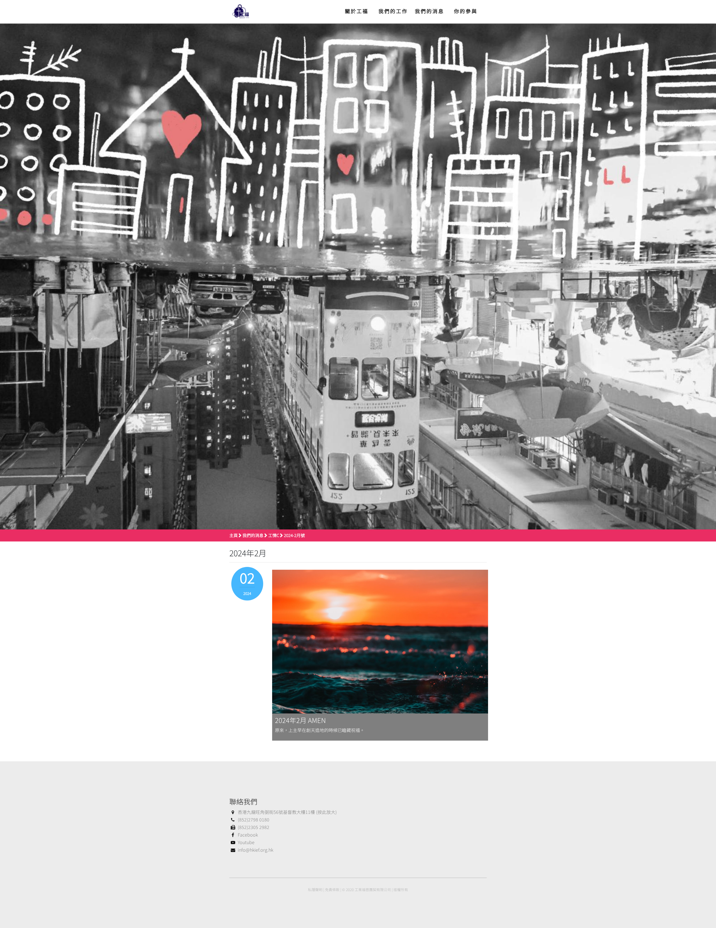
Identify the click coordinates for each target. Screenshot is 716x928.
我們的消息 (429, 11)
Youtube (246, 842)
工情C (273, 535)
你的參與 (465, 11)
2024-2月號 (294, 535)
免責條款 (332, 889)
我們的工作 (393, 11)
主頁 (233, 535)
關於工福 (356, 11)
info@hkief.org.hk (255, 849)
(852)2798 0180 (253, 819)
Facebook (248, 834)
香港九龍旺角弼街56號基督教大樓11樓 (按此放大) (287, 812)
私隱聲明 (315, 889)
